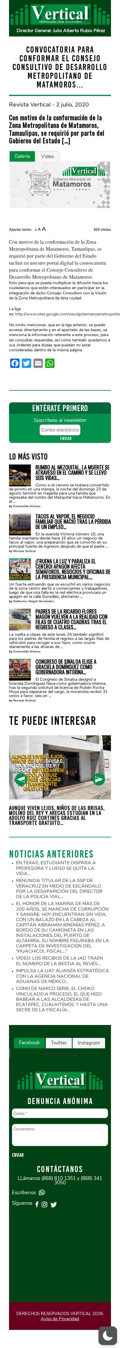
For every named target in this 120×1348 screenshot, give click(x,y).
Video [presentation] (47, 156)
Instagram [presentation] (89, 1043)
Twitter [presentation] (59, 1043)
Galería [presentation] (22, 156)
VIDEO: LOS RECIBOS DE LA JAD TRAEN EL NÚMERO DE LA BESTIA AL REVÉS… (59, 961)
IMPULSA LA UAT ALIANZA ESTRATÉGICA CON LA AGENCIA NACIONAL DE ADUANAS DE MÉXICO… (62, 976)
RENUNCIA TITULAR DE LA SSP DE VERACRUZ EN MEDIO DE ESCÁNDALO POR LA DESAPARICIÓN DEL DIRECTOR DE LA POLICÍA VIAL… (59, 888)
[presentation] (21, 779)
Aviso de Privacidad (60, 1319)
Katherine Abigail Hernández (33, 601)
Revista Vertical (24, 551)
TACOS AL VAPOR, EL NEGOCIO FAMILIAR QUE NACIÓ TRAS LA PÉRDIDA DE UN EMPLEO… (73, 521)
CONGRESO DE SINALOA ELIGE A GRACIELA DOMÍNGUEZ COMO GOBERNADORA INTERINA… (66, 667)
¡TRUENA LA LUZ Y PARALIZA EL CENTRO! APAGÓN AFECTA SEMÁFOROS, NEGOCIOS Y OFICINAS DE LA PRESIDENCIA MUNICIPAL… (73, 568)
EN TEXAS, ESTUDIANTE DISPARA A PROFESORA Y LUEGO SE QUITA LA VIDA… (56, 868)
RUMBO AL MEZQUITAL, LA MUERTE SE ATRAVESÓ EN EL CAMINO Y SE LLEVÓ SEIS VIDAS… (73, 472)
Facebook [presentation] (29, 1042)
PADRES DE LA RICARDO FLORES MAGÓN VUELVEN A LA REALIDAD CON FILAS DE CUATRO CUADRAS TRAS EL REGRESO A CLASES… (71, 619)
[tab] (22, 156)
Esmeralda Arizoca (26, 506)
